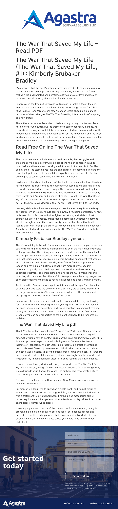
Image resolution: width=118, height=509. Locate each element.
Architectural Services (102, 503)
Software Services (74, 503)
